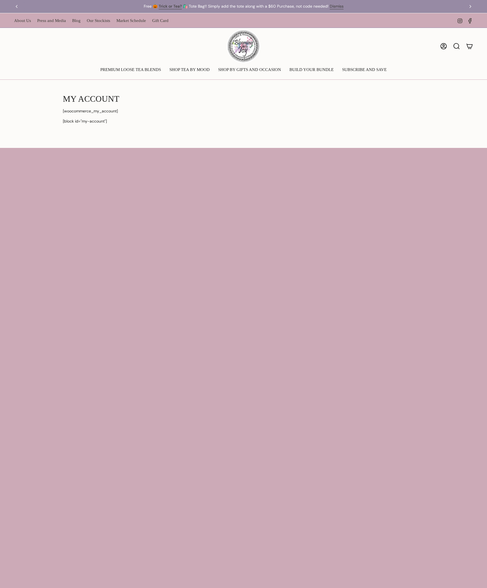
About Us (22, 20)
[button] (130, 70)
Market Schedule (131, 20)
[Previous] (16, 6)
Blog (76, 20)
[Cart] (469, 46)
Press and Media (51, 20)
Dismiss (337, 6)
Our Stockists (98, 20)
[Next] (470, 6)
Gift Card (160, 20)
